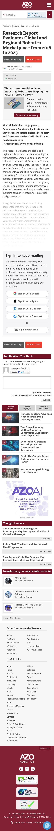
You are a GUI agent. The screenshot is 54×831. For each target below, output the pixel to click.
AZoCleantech (13, 642)
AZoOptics (11, 646)
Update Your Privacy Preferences (28, 822)
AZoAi (29, 642)
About (9, 666)
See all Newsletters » (13, 618)
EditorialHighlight (27, 407)
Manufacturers (34, 680)
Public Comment (43, 392)
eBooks (10, 688)
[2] (10, 430)
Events (30, 677)
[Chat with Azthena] (47, 825)
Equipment (12, 677)
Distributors (32, 684)
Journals (10, 695)
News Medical (33, 646)
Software (31, 670)
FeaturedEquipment (43, 407)
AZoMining (12, 653)
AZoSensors (32, 635)
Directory (11, 684)
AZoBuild (11, 649)
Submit (46, 399)
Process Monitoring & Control (29, 604)
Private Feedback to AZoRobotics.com (33, 395)
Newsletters (12, 713)
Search (10, 709)
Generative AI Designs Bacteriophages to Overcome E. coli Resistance (33, 446)
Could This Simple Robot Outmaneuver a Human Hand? (34, 458)
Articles (10, 673)
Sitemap (31, 695)
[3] (10, 445)
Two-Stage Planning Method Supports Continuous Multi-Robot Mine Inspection (34, 431)
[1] (10, 417)
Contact (10, 716)
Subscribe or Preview (24, 580)
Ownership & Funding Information (17, 739)
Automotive (20, 577)
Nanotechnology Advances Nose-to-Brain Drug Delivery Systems (36, 416)
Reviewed (11, 78)
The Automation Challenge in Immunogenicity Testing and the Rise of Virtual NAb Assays (26, 531)
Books (9, 691)
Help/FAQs (32, 691)
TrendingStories (10, 407)
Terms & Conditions (16, 724)
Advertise (11, 720)
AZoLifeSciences (34, 649)
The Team (31, 698)
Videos (30, 666)
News (16, 26)
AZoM (9, 635)
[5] (10, 473)
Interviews (11, 680)
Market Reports (34, 673)
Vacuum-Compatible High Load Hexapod (35, 471)
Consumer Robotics (30, 26)
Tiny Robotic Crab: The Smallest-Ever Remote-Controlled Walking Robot (24, 558)
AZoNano (11, 639)
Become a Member (15, 706)
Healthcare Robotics (16, 698)
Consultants (32, 688)
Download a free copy (27, 115)
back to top (44, 748)
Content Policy (13, 734)
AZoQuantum (33, 639)
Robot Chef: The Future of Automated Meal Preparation (25, 546)
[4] (10, 459)
